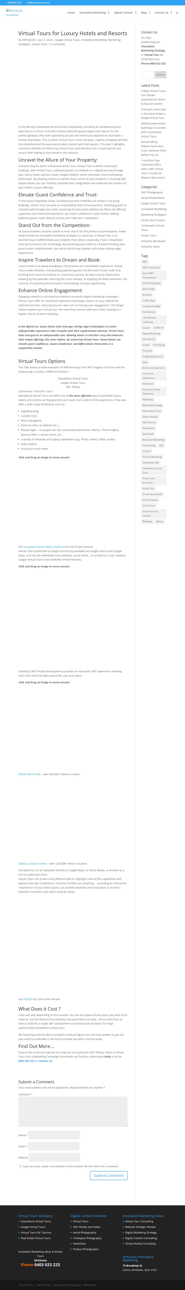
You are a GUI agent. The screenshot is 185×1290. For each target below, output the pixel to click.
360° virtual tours (151, 267)
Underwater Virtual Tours (152, 470)
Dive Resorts (149, 339)
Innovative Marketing (92, 12)
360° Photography (152, 192)
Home (71, 12)
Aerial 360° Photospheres (149, 275)
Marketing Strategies (153, 214)
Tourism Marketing (152, 456)
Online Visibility (150, 416)
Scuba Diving (149, 445)
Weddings (147, 521)
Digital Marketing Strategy (141, 1232)
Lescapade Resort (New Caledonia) (44, 546)
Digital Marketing (151, 333)
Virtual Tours (40, 44)
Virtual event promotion (149, 480)
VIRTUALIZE (29, 40)
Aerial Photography (84, 1232)
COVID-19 (158, 327)
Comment (25, 1094)
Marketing (148, 399)
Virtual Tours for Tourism (36, 1232)
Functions (147, 350)
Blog (144, 12)
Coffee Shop (149, 300)
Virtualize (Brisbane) (153, 241)
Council (146, 327)
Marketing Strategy (152, 405)
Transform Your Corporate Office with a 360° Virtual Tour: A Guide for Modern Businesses (153, 169)
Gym (145, 362)
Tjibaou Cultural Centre (32, 863)
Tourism (147, 451)
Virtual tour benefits (152, 494)
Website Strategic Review (140, 1227)
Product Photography (85, 1249)
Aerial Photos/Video (153, 197)
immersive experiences (149, 375)
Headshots (79, 1243)
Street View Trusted (153, 220)
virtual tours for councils (150, 513)
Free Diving (159, 344)
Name (23, 1135)
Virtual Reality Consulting (140, 1243)
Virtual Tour (148, 488)
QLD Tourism (149, 422)
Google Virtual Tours (67, 40)
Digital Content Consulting (141, 1238)
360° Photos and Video (86, 1227)
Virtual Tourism (150, 499)
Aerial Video (149, 288)
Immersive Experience (154, 367)
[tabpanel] (72, 471)
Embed (146, 344)
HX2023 (28, 999)
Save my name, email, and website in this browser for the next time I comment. (71, 1166)
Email (22, 1146)
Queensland (149, 428)
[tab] (72, 378)
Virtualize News (150, 246)
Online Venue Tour (152, 410)
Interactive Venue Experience (151, 391)
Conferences (149, 311)
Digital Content (123, 12)
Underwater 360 (151, 462)
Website (23, 1157)
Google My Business (153, 356)
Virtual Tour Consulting (139, 1221)
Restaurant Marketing (153, 439)
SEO (161, 445)
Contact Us (161, 12)
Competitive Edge (151, 306)
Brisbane (147, 294)
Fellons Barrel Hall (29, 774)
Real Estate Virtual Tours (36, 1238)
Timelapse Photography (87, 1238)
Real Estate (148, 433)
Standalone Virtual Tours (36, 1221)
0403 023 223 (158, 63)
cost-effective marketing (149, 319)
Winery (159, 521)
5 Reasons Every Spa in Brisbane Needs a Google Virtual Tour (153, 114)
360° (145, 261)
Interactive (148, 383)
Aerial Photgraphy (152, 283)
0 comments (57, 44)
